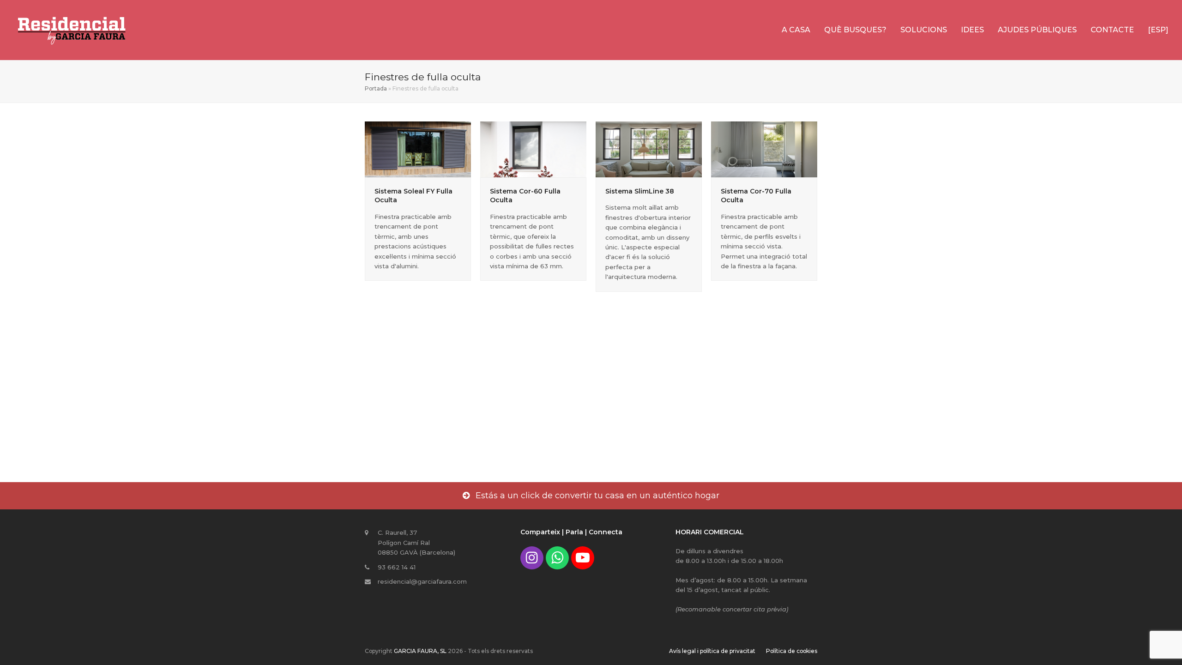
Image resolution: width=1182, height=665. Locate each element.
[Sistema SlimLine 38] (649, 148)
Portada (376, 88)
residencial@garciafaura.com (422, 581)
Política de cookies (791, 650)
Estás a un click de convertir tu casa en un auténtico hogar (597, 495)
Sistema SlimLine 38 (639, 191)
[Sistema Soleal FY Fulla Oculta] (418, 148)
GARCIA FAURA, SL (420, 650)
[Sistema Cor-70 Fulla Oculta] (764, 148)
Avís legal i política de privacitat (712, 650)
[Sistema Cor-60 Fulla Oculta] (533, 148)
